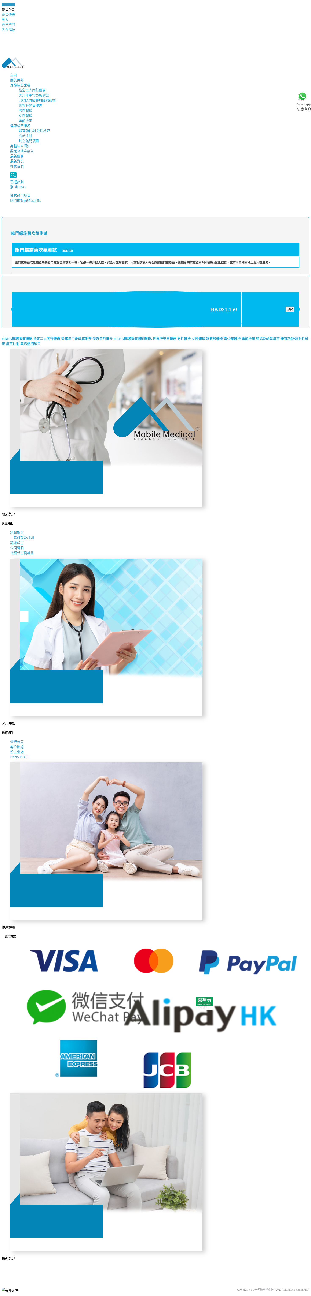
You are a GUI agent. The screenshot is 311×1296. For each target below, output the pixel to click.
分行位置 (17, 742)
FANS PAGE (20, 757)
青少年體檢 (232, 338)
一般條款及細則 (22, 538)
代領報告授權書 (22, 553)
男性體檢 (25, 110)
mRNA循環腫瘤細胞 (17, 338)
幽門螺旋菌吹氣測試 (25, 200)
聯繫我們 (17, 166)
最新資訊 (17, 161)
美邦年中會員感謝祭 (34, 95)
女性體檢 (25, 115)
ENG (22, 187)
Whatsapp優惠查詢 (304, 106)
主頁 (13, 75)
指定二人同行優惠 (32, 90)
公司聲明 (17, 548)
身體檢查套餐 (20, 85)
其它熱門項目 (29, 141)
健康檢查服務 (20, 126)
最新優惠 (17, 156)
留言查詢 (17, 752)
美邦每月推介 (102, 338)
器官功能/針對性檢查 (34, 131)
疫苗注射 (25, 136)
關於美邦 (17, 80)
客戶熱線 (17, 747)
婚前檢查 (25, 121)
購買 (290, 309)
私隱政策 (17, 533)
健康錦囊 (8, 4)
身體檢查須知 (20, 146)
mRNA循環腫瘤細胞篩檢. (37, 100)
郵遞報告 (17, 543)
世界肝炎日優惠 (30, 105)
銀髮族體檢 (214, 338)
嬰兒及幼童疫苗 (22, 151)
